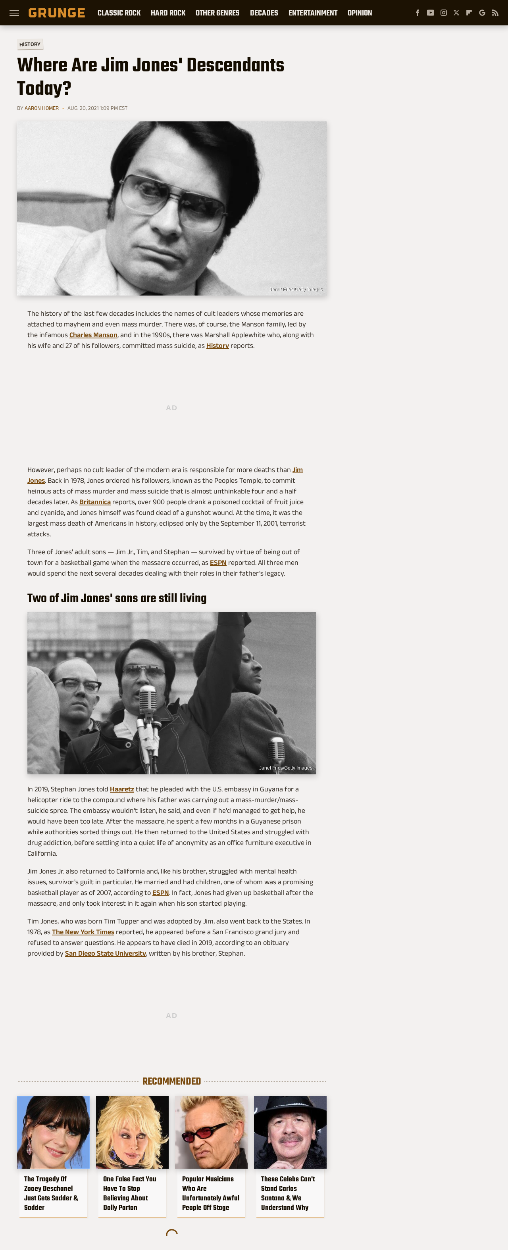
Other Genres (218, 12)
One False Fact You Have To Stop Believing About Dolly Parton (129, 1193)
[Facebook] (417, 13)
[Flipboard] (469, 13)
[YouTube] (430, 13)
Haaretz (122, 789)
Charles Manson (93, 335)
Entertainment (313, 12)
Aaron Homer (42, 108)
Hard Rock (168, 12)
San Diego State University (105, 953)
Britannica (95, 502)
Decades (264, 12)
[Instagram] (444, 13)
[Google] (482, 13)
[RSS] (495, 13)
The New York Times (83, 932)
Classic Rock (119, 12)
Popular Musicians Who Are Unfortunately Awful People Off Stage (210, 1193)
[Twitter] (456, 13)
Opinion (360, 12)
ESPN (218, 562)
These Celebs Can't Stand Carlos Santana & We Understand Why (288, 1193)
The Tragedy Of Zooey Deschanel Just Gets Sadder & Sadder (51, 1193)
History (29, 43)
